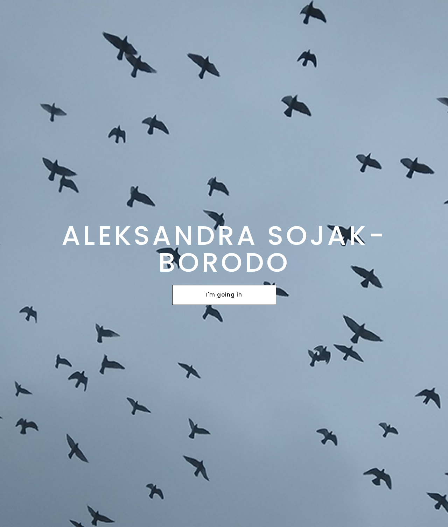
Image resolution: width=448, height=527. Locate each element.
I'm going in (224, 294)
